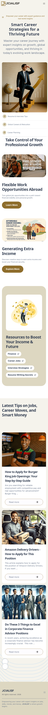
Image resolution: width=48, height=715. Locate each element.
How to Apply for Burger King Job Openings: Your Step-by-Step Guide (21, 476)
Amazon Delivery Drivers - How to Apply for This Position (22, 553)
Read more (14, 502)
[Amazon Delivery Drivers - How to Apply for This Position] (24, 527)
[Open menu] (44, 3)
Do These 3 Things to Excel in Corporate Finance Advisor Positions (22, 628)
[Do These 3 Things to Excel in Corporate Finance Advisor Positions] (24, 602)
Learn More (12, 205)
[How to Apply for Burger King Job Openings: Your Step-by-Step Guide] (24, 449)
